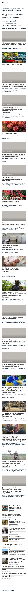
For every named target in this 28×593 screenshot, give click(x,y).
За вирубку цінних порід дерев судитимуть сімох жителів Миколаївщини (13, 414)
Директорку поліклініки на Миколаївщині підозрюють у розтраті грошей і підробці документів (12, 490)
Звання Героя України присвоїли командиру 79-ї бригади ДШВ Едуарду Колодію (16, 508)
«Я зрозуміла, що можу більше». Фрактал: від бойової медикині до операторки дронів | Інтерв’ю (17, 560)
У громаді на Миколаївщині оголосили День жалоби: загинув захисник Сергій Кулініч (13, 568)
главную (14, 25)
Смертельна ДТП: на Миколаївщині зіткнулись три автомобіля (12, 179)
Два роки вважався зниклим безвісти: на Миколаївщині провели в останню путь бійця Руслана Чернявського (17, 552)
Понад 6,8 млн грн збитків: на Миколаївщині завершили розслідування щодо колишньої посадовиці (13, 464)
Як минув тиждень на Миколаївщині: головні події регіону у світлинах (17, 538)
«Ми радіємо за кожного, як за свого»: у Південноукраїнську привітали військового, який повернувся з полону (12, 389)
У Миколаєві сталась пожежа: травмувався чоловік (12, 318)
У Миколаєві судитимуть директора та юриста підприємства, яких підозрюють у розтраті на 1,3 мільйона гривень (14, 438)
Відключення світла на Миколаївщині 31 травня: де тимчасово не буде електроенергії (12, 110)
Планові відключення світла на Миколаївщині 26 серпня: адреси (13, 223)
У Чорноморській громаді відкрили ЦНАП (11, 246)
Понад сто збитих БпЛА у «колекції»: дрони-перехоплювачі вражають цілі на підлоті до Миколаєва (14, 294)
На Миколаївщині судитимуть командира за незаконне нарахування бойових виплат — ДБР (17, 530)
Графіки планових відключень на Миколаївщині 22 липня (13, 155)
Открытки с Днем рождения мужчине (12, 65)
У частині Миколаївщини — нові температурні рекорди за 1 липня (14, 85)
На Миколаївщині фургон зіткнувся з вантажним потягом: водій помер (13, 341)
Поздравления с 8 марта (10, 202)
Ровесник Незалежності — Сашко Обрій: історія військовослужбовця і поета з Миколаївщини (17, 522)
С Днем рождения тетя (10, 133)
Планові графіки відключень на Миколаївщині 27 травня (13, 365)
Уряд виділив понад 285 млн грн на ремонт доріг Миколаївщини (12, 545)
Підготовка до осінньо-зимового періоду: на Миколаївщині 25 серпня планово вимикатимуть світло (14, 575)
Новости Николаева (13, 511)
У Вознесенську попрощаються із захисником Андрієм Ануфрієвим (14, 44)
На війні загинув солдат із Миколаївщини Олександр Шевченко (11, 269)
